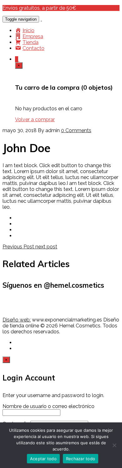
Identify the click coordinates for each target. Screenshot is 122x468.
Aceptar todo (43, 458)
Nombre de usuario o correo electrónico (48, 406)
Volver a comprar (35, 119)
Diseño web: (17, 320)
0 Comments (76, 130)
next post (46, 247)
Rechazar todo (80, 458)
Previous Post (19, 247)
